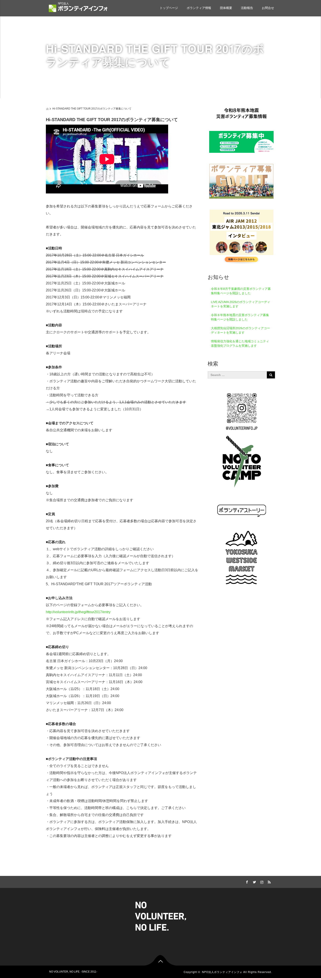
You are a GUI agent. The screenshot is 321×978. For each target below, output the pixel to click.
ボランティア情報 (199, 8)
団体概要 (226, 8)
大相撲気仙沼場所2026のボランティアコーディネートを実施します (240, 330)
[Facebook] (246, 881)
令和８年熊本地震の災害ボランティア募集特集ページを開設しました (240, 317)
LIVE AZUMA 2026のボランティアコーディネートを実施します (240, 304)
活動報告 (247, 8)
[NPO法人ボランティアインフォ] (78, 7)
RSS (268, 881)
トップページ (169, 8)
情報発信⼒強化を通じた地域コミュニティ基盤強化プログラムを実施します (240, 343)
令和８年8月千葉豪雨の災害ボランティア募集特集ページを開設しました (241, 291)
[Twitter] (253, 881)
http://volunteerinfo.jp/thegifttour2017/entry (78, 612)
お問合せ (268, 8)
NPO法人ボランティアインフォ (222, 972)
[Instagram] (261, 881)
